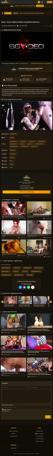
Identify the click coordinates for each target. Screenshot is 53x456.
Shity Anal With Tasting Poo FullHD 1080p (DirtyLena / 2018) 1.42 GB (39, 306)
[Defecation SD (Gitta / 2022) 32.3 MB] (14, 246)
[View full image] (26, 115)
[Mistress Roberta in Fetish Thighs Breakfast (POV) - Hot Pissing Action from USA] (39, 227)
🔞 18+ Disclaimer (39, 436)
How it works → (26, 195)
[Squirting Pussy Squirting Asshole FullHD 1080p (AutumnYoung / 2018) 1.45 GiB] (10, 300)
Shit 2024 (33, 146)
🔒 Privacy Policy (39, 431)
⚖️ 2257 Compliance (39, 438)
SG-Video (12, 153)
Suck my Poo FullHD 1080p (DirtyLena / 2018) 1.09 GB (24, 305)
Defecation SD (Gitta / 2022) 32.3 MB (9, 254)
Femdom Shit (41, 141)
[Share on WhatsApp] (28, 287)
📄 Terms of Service (39, 433)
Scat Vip (29, 143)
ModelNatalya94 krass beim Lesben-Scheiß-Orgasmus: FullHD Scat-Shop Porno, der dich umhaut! (38, 255)
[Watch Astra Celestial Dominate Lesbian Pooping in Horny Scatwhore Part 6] (39, 208)
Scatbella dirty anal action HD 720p (10, 373)
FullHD (11, 157)
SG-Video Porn (24, 146)
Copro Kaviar (13, 143)
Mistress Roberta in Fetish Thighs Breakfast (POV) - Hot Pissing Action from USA (37, 236)
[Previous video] (2, 302)
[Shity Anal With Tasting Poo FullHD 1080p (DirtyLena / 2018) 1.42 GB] (40, 300)
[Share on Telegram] (20, 287)
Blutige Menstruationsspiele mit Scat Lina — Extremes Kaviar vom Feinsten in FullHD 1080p (38, 329)
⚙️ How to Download (13, 431)
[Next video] (50, 302)
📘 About (14, 433)
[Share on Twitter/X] (32, 287)
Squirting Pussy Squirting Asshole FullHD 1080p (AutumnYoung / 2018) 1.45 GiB (10, 306)
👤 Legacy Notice (13, 436)
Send (48, 416)
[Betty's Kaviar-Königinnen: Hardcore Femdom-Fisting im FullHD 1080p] (39, 343)
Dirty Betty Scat (38, 143)
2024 (11, 137)
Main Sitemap (13, 448)
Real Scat (16, 13)
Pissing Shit (31, 141)
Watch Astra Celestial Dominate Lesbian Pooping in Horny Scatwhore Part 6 (38, 217)
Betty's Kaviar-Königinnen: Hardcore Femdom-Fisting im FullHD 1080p (39, 352)
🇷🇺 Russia (12, 150)
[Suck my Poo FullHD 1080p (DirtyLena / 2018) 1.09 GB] (25, 300)
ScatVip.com (8, 13)
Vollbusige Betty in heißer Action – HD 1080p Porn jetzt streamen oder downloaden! (13, 329)
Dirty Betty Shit (13, 146)
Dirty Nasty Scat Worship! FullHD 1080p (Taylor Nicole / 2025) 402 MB (13, 236)
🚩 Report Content (39, 441)
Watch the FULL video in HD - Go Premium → (41, 63)
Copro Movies (13, 141)
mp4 (11, 164)
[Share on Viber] (24, 287)
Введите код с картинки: (7, 405)
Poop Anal (22, 141)
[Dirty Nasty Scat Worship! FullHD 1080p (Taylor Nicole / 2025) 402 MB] (14, 227)
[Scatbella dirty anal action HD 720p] (13, 365)
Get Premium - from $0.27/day (26, 191)
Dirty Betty (12, 133)
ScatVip (21, 143)
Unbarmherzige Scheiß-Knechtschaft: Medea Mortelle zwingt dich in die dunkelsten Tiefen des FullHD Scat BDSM (13, 352)
